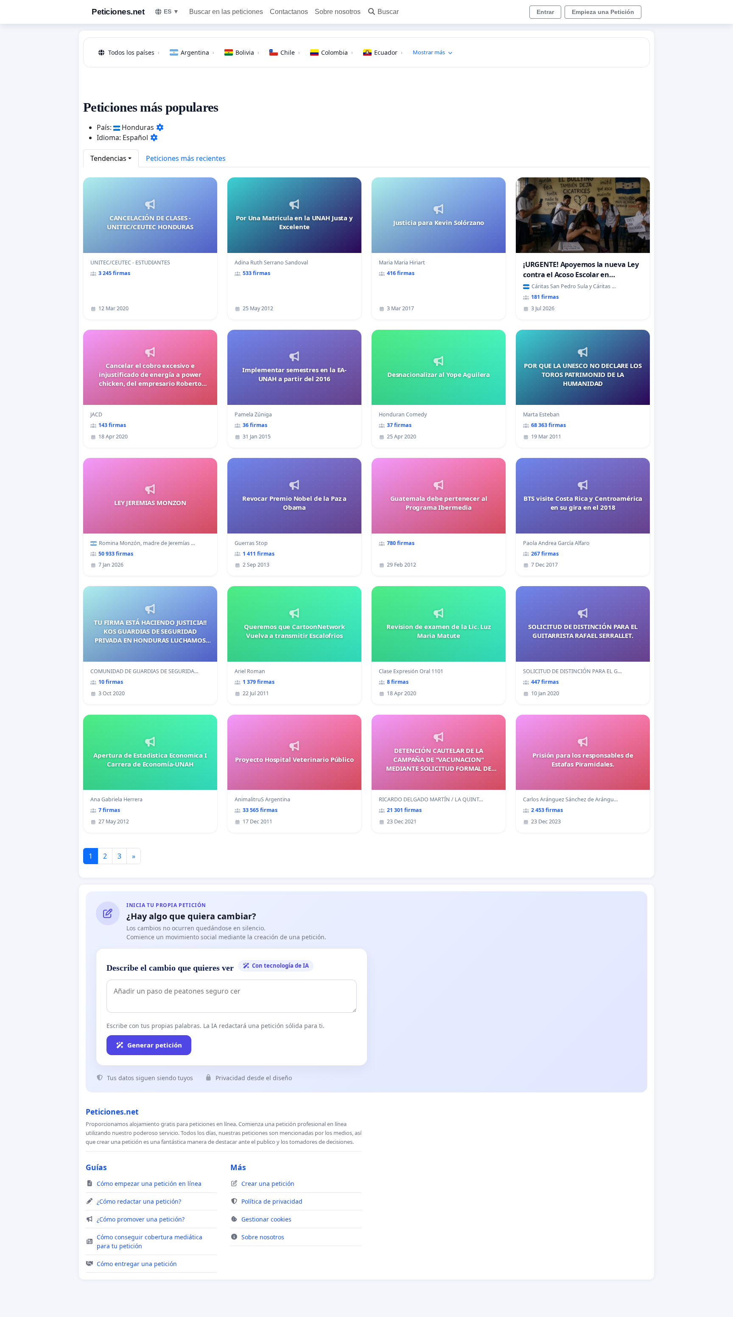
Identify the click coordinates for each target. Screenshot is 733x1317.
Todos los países (133, 52)
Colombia (337, 52)
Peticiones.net (118, 11)
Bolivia (247, 52)
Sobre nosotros (338, 11)
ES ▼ (171, 11)
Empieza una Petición (603, 11)
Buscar (388, 11)
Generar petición (154, 1045)
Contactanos (289, 11)
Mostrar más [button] (429, 52)
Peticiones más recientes (186, 158)
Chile (290, 52)
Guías (96, 1167)
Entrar (545, 11)
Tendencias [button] (108, 158)
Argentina (197, 52)
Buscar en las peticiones (226, 11)
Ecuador (388, 52)
